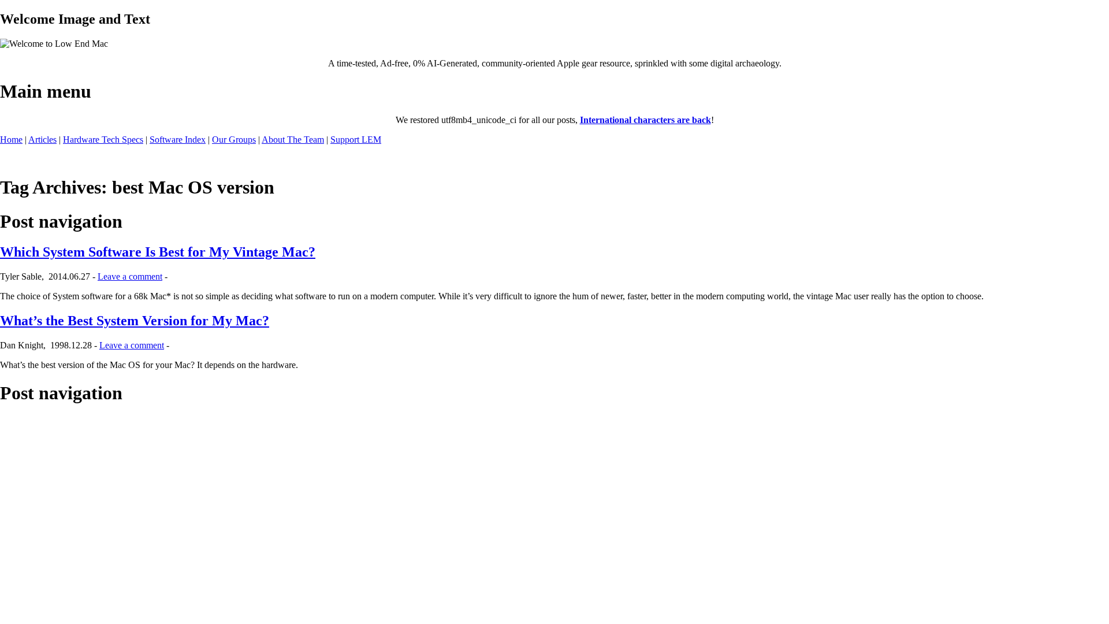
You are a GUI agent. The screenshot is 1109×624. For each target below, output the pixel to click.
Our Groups (234, 139)
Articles (42, 139)
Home (11, 139)
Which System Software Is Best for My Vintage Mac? (157, 251)
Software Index (178, 139)
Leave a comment (130, 276)
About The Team (293, 139)
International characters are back (645, 120)
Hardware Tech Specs (103, 139)
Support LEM (355, 139)
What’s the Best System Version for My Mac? (134, 320)
